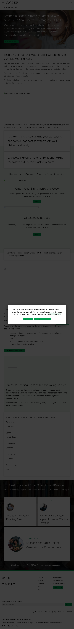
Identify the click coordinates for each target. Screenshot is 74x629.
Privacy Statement (54, 314)
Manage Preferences (43, 319)
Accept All (28, 319)
